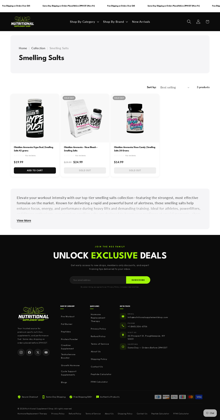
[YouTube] (46, 352)
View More (24, 220)
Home (23, 48)
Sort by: (151, 87)
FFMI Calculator (99, 382)
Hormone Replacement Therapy (98, 318)
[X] (37, 352)
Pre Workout (68, 316)
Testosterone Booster (68, 356)
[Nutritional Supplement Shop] (34, 314)
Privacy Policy (98, 329)
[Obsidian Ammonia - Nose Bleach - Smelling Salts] (85, 118)
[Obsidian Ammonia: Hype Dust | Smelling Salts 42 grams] (35, 118)
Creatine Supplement (67, 347)
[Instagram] (21, 352)
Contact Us (97, 366)
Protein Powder (69, 339)
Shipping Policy (99, 359)
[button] (84, 21)
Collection (38, 48)
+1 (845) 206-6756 (137, 326)
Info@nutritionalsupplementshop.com (148, 317)
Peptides (66, 331)
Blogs (64, 382)
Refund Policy (98, 336)
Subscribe (138, 280)
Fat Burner (66, 324)
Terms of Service (100, 344)
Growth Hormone (70, 365)
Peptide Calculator (101, 374)
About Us (96, 351)
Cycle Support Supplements (68, 373)
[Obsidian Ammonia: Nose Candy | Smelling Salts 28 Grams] (135, 118)
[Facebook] (29, 352)
